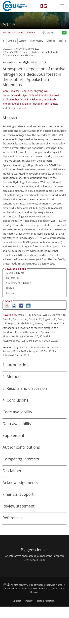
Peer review (36, 40)
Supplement (13, 283)
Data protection (46, 600)
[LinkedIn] (28, 305)
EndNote (11, 293)
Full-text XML (13, 277)
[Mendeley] (7, 305)
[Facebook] (21, 305)
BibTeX (10, 288)
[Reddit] (14, 305)
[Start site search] (64, 33)
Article (12, 40)
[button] (44, 32)
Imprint (29, 600)
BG (43, 5)
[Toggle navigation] (62, 6)
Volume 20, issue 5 (24, 32)
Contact (17, 600)
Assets (22, 40)
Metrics (51, 40)
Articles (7, 32)
